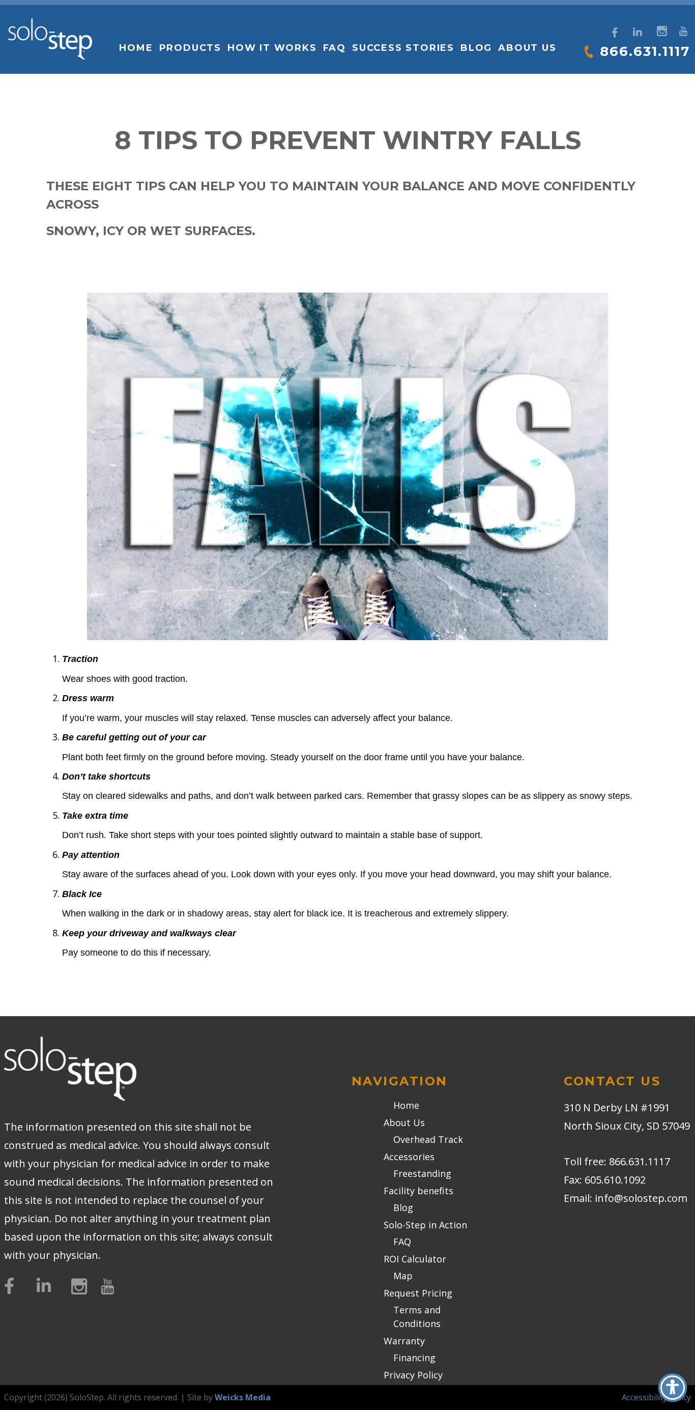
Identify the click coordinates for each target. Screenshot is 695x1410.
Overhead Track (428, 1139)
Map (403, 1276)
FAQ (334, 47)
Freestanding (422, 1173)
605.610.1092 (615, 1180)
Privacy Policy (413, 1375)
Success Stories (403, 47)
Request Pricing (418, 1293)
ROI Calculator (415, 1259)
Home (136, 47)
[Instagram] (660, 30)
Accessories (409, 1156)
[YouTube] (683, 30)
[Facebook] (615, 32)
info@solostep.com (641, 1198)
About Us (404, 1122)
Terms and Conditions (417, 1317)
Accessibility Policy (656, 1397)
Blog (476, 47)
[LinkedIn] (637, 32)
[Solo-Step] (50, 39)
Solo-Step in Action (425, 1225)
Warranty (404, 1341)
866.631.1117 (645, 51)
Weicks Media (243, 1397)
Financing (414, 1357)
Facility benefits (418, 1191)
